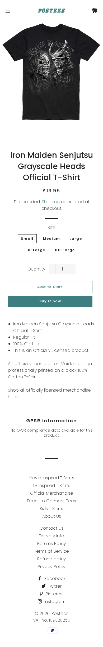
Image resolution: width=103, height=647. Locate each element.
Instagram (54, 602)
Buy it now (50, 301)
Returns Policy (51, 543)
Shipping (51, 202)
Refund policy (51, 559)
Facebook (54, 578)
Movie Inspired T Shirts (51, 478)
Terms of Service (51, 551)
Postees (60, 613)
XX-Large (65, 249)
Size (51, 227)
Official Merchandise (51, 493)
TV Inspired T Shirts (51, 485)
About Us (51, 516)
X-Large (36, 249)
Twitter (54, 586)
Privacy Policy (51, 567)
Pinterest (54, 594)
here (13, 397)
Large (75, 238)
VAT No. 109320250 (51, 620)
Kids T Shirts (51, 509)
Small (27, 238)
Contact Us (51, 528)
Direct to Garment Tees (51, 501)
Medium (51, 238)
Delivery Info (51, 536)
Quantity (36, 269)
